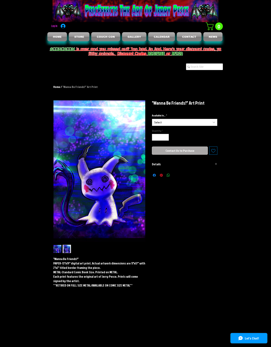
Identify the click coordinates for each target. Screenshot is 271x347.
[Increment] (166, 137)
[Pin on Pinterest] (161, 175)
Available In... (159, 115)
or (168, 53)
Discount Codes (132, 53)
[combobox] (184, 122)
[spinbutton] (160, 137)
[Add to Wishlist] (213, 151)
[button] (215, 26)
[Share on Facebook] (154, 175)
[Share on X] (175, 175)
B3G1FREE (156, 53)
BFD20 (177, 53)
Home (56, 87)
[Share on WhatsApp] (168, 175)
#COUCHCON (62, 49)
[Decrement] (154, 137)
